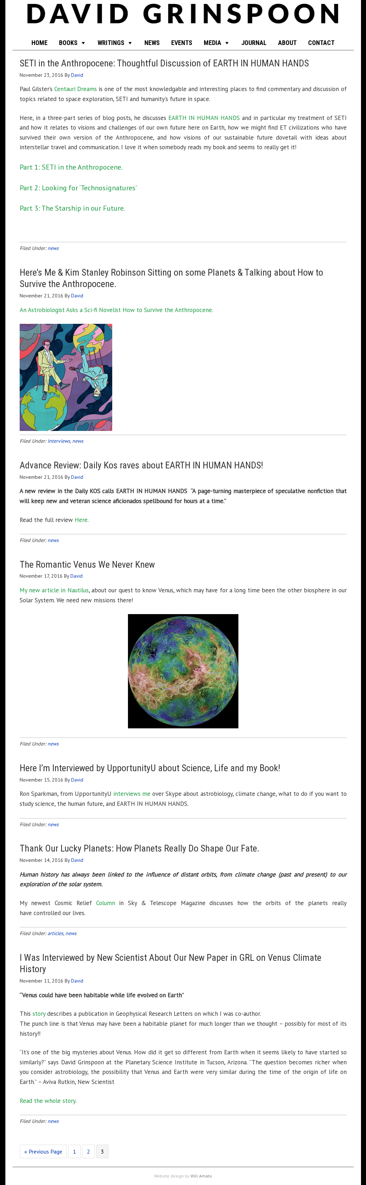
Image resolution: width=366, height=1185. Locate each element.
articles (55, 933)
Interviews (59, 441)
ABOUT (287, 42)
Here (81, 520)
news (53, 248)
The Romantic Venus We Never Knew (87, 564)
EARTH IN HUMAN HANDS (204, 118)
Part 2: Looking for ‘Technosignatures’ (78, 187)
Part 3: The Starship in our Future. (72, 208)
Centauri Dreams (75, 89)
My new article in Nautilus (54, 590)
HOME (39, 42)
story (39, 1014)
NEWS (152, 42)
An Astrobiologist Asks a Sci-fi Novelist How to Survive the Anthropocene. (116, 310)
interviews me (131, 794)
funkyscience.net (183, 18)
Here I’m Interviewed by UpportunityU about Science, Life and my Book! (150, 768)
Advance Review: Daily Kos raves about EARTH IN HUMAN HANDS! (141, 465)
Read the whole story (47, 1101)
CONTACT (321, 42)
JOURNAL (254, 42)
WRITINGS (111, 42)
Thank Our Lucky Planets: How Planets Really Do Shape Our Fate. (139, 848)
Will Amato (201, 1176)
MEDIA (212, 42)
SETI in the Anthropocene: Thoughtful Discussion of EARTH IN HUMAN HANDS (164, 63)
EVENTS (181, 42)
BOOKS (68, 42)
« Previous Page (43, 1151)
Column (105, 903)
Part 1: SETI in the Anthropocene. (71, 167)
